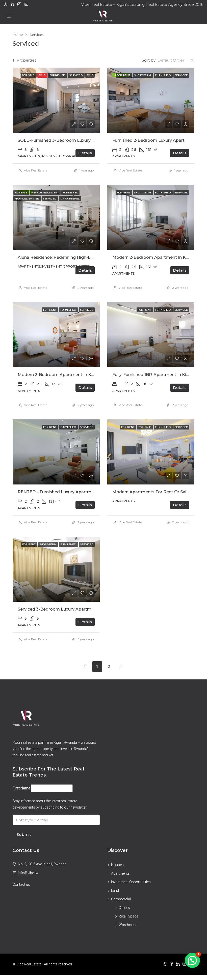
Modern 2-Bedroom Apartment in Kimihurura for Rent (73, 374)
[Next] (121, 666)
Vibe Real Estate (35, 170)
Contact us (21, 884)
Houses (117, 865)
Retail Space (128, 916)
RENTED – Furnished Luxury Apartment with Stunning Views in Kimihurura (93, 492)
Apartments (120, 873)
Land (115, 890)
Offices (124, 908)
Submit (24, 834)
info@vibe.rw (28, 873)
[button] (192, 960)
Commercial (121, 899)
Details (85, 153)
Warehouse (128, 925)
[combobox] (175, 60)
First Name (21, 788)
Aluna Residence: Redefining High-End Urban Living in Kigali (79, 257)
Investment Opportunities (131, 882)
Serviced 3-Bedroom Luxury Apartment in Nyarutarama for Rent (84, 609)
